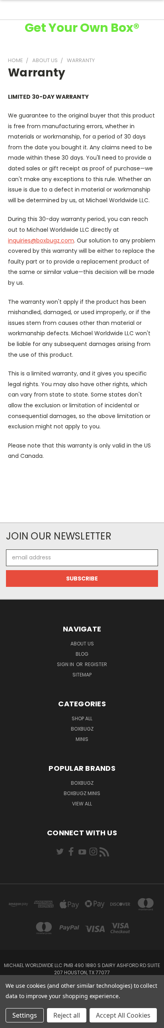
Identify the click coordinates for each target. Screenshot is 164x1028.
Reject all (66, 1015)
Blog (82, 654)
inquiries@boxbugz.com (41, 240)
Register (96, 664)
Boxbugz (82, 728)
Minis (82, 739)
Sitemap (82, 674)
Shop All (82, 718)
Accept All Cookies (123, 1015)
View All (82, 803)
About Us (82, 643)
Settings (24, 1015)
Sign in (66, 664)
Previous (12, 1020)
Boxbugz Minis (82, 793)
